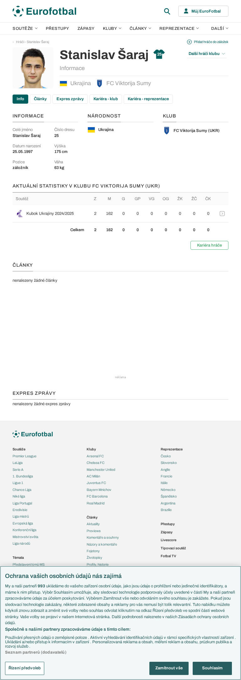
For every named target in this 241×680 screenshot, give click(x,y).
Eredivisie (20, 510)
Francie (166, 476)
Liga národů (21, 543)
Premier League (24, 456)
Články (40, 99)
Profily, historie (98, 564)
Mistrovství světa (25, 537)
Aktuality (93, 524)
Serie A (18, 469)
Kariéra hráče (209, 245)
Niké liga (19, 496)
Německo (168, 490)
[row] (120, 213)
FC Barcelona (97, 496)
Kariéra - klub (106, 99)
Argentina (168, 503)
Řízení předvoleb (24, 668)
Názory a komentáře (102, 544)
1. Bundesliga (23, 476)
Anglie (165, 469)
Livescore (168, 540)
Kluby (110, 28)
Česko (166, 456)
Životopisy (94, 557)
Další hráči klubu (204, 54)
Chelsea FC (95, 463)
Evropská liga (23, 523)
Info (20, 99)
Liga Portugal (22, 503)
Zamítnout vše (169, 668)
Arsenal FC (95, 456)
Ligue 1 (18, 483)
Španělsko (169, 496)
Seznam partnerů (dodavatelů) (36, 652)
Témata (18, 557)
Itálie (164, 483)
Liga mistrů (21, 516)
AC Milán (93, 476)
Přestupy (57, 28)
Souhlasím (212, 668)
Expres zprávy (70, 99)
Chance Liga (22, 490)
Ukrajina (80, 83)
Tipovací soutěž (173, 548)
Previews (94, 531)
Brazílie (166, 510)
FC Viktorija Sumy (128, 83)
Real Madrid (95, 503)
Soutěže (23, 28)
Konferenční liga (24, 530)
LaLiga (18, 463)
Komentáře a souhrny (103, 537)
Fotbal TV (168, 556)
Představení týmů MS (29, 564)
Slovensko (169, 463)
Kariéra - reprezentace (148, 99)
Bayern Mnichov (99, 490)
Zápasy (86, 28)
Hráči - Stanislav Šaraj (32, 42)
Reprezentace (177, 28)
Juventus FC (96, 483)
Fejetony (93, 551)
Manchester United (101, 469)
